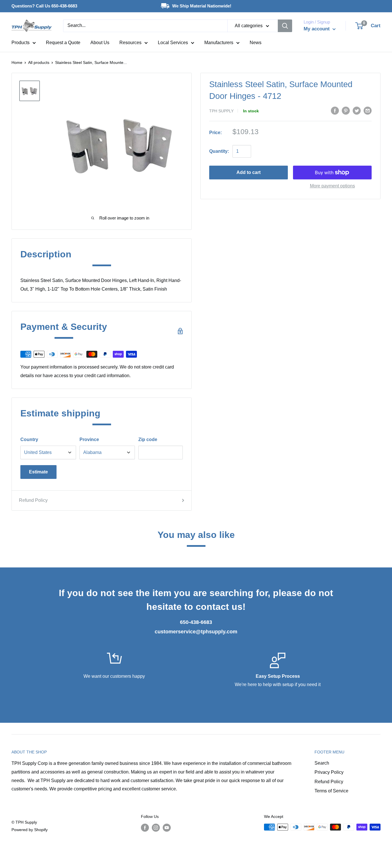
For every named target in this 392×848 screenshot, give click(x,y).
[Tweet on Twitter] (357, 110)
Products (20, 42)
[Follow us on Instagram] (156, 828)
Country (29, 439)
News (255, 42)
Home (16, 62)
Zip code (147, 439)
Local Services (173, 42)
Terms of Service (331, 790)
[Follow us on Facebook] (145, 828)
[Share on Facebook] (335, 110)
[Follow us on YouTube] (167, 828)
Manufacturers (218, 42)
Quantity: (219, 151)
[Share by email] (368, 110)
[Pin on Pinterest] (346, 110)
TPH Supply (221, 111)
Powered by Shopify (29, 829)
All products (38, 62)
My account (317, 29)
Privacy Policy (329, 772)
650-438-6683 (196, 622)
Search (322, 763)
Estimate (38, 471)
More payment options (332, 185)
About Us (99, 42)
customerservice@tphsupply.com (196, 631)
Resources (130, 42)
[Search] (285, 25)
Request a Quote (63, 42)
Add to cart (248, 172)
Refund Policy (33, 500)
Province (89, 439)
